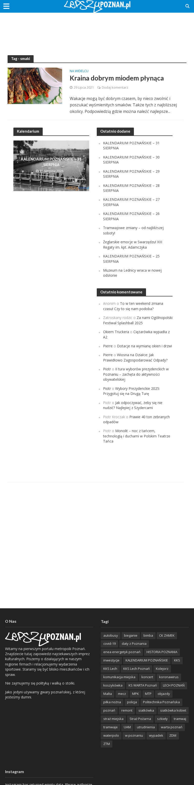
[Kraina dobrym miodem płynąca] (35, 85)
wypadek (156, 735)
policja (132, 702)
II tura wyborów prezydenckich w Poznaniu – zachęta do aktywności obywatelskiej (136, 374)
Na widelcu (79, 71)
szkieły (162, 718)
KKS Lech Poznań (136, 668)
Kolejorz (162, 668)
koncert (147, 677)
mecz (122, 693)
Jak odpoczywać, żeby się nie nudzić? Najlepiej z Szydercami (132, 405)
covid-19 (109, 643)
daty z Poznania (134, 643)
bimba (148, 635)
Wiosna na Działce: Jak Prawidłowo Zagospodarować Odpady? (135, 357)
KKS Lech (110, 668)
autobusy (110, 635)
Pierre (108, 346)
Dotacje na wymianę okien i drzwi (144, 346)
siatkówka (146, 710)
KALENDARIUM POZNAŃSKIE (147, 660)
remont (126, 710)
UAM (127, 727)
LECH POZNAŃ (174, 685)
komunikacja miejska (119, 677)
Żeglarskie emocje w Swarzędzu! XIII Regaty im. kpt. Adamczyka (132, 244)
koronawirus (169, 677)
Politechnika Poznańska (161, 702)
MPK (135, 693)
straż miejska (113, 718)
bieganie (130, 635)
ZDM (172, 735)
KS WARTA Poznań (143, 685)
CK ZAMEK (167, 635)
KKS (177, 660)
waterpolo (111, 735)
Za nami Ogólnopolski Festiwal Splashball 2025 (138, 320)
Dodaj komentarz (115, 87)
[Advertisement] (97, 29)
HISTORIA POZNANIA (162, 652)
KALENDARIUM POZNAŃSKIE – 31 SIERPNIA (51, 162)
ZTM (106, 743)
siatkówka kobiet (173, 710)
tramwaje (110, 727)
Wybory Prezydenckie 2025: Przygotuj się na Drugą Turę (131, 391)
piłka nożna (112, 702)
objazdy (164, 693)
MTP (148, 693)
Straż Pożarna (140, 718)
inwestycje (111, 660)
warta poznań (171, 727)
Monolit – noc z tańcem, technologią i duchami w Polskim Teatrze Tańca (136, 436)
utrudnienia (146, 727)
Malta (107, 693)
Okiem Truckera (116, 331)
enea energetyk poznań (121, 652)
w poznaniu (134, 735)
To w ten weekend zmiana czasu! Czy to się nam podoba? (133, 306)
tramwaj (180, 718)
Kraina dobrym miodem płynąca (117, 78)
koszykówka (113, 685)
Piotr (107, 369)
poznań (109, 710)
